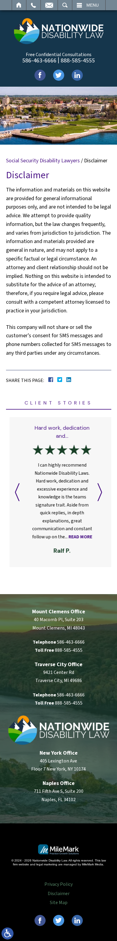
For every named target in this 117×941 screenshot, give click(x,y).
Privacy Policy (58, 884)
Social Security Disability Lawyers (43, 160)
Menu (92, 5)
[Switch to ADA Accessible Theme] (8, 933)
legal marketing (46, 864)
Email (49, 5)
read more (76, 537)
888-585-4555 (78, 61)
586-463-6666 (39, 61)
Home (19, 5)
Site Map (59, 902)
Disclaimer (59, 893)
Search (65, 5)
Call (33, 5)
